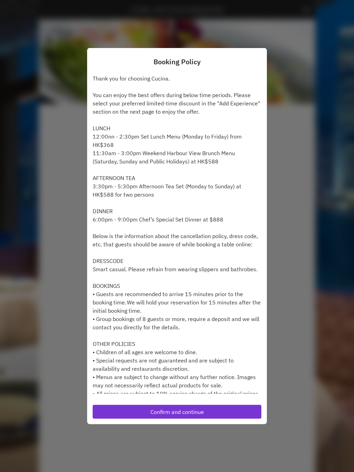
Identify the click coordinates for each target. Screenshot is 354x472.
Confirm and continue (177, 411)
